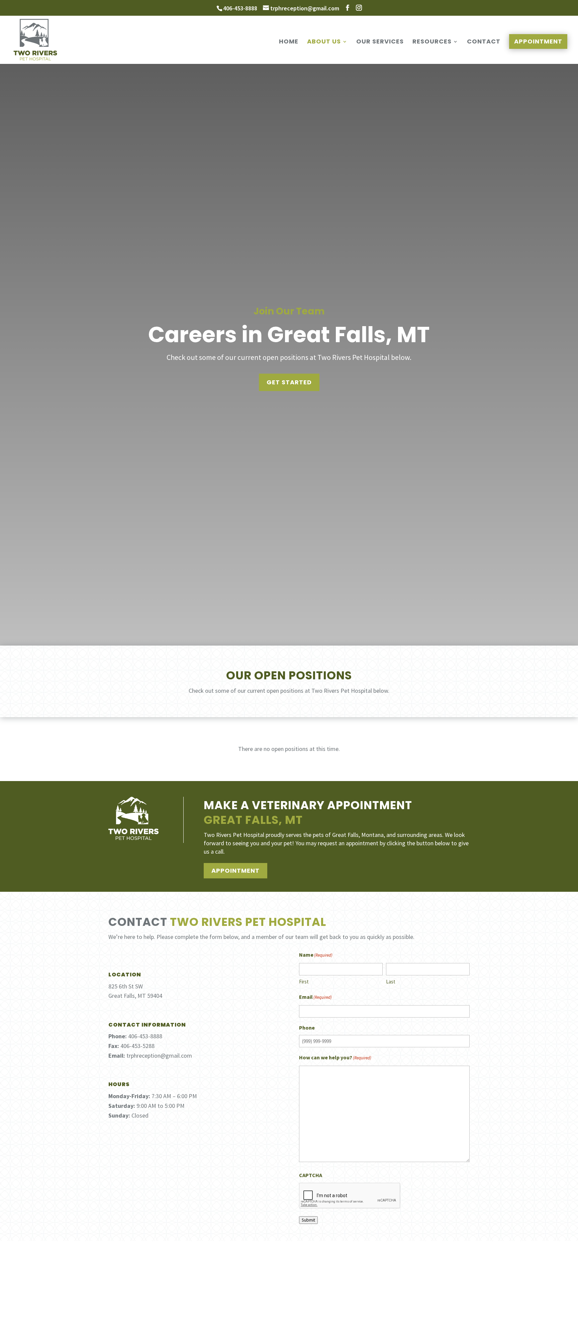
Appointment (538, 41)
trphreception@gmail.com (159, 1055)
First (304, 981)
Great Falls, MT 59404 (135, 995)
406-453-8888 (240, 8)
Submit (308, 1220)
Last (390, 981)
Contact (483, 42)
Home (288, 42)
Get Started (289, 382)
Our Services (380, 42)
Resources (432, 42)
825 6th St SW (125, 986)
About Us (324, 42)
